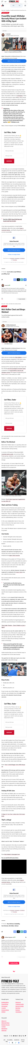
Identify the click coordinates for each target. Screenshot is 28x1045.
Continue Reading (14, 963)
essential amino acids (7, 454)
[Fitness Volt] (14, 2)
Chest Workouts (4, 925)
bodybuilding (17, 923)
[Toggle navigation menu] (25, 5)
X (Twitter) (22, 258)
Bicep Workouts (10, 923)
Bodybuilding (5, 972)
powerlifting (4, 273)
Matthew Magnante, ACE (11, 324)
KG (19, 5)
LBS (13, 5)
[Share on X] (12, 1042)
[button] (2, 2)
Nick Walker (18, 357)
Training (4, 306)
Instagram (20, 95)
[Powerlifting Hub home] (2, 5)
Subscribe (9, 161)
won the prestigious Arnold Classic (16, 368)
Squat (8, 273)
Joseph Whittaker (17, 271)
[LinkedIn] (26, 937)
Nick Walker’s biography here (12, 854)
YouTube (15, 260)
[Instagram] (26, 285)
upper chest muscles (14, 555)
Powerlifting (5, 12)
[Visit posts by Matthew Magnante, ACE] (2, 937)
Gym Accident (10, 271)
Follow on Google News (14, 254)
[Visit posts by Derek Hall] (2, 285)
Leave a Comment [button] (22, 298)
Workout (16, 925)
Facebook (12, 258)
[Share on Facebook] (9, 1042)
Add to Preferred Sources (14, 61)
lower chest (19, 572)
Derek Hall (8, 34)
